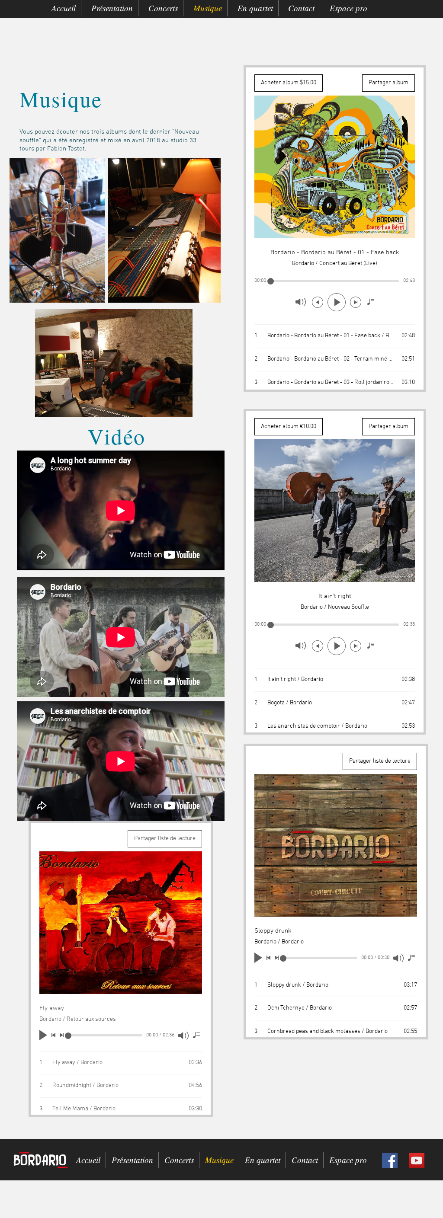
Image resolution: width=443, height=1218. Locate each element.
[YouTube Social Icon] (416, 1160)
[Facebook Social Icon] (390, 1160)
